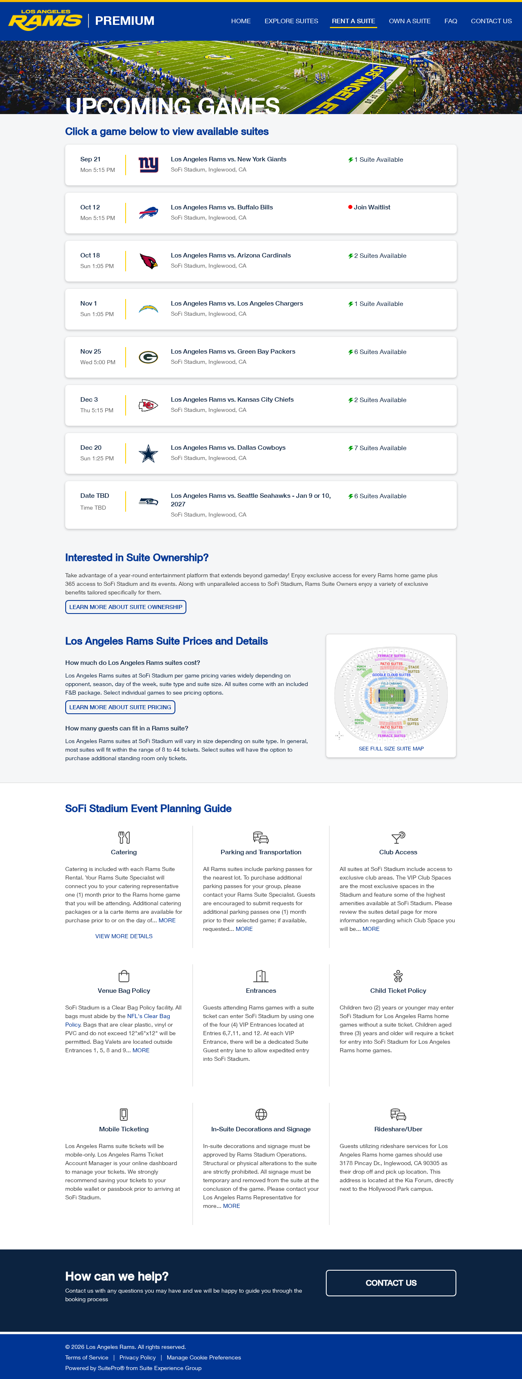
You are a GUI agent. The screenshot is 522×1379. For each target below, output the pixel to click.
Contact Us (491, 20)
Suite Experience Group (170, 1367)
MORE (167, 920)
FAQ (451, 20)
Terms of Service (86, 1357)
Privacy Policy (137, 1357)
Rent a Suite (353, 21)
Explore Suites (291, 20)
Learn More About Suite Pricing (120, 707)
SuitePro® (111, 1367)
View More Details (124, 936)
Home (241, 20)
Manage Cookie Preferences (204, 1357)
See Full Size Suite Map (391, 748)
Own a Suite (410, 20)
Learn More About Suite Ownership (125, 607)
